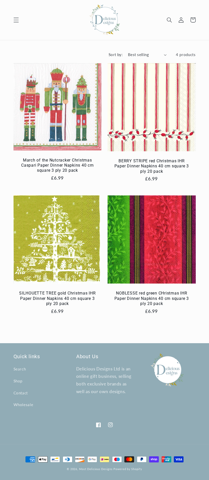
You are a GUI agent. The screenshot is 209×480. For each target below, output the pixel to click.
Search (20, 369)
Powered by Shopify (127, 469)
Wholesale (23, 404)
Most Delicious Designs (95, 469)
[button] (16, 20)
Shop (18, 381)
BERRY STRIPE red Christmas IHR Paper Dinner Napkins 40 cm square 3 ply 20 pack (151, 166)
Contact (21, 393)
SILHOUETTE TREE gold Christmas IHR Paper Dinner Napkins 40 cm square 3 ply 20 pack (57, 298)
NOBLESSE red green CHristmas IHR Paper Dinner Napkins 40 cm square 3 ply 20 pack (151, 298)
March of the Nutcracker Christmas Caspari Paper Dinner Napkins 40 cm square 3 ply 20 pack (57, 165)
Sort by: (116, 54)
